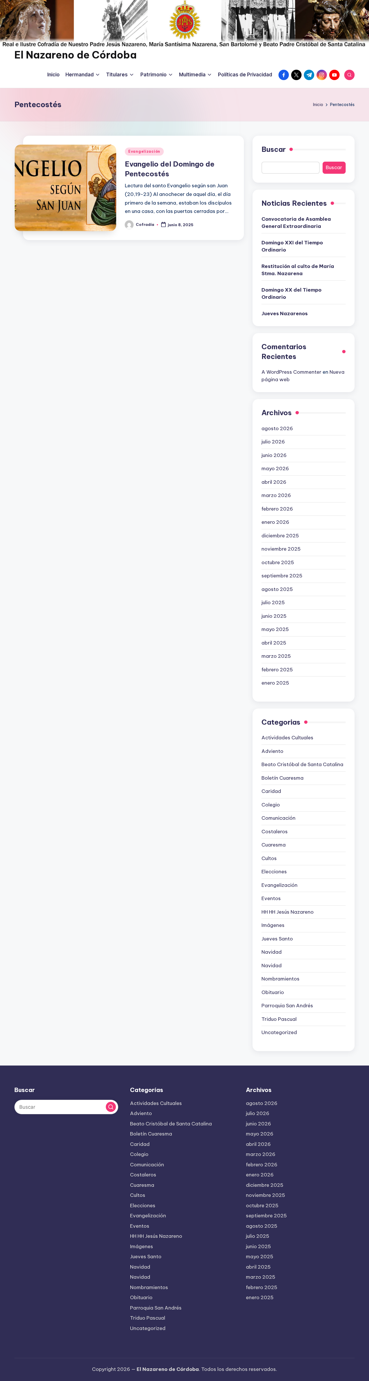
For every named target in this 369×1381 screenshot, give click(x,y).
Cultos (269, 858)
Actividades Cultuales (287, 737)
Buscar (273, 149)
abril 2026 (273, 482)
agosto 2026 (277, 428)
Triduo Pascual (279, 1019)
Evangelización (144, 151)
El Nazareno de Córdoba (75, 55)
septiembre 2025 (281, 576)
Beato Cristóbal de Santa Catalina (302, 764)
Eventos (271, 898)
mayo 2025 (275, 629)
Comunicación (278, 818)
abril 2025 (273, 643)
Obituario (272, 992)
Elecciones (274, 871)
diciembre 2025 (280, 535)
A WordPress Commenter (291, 372)
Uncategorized (279, 1032)
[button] (111, 1107)
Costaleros (274, 831)
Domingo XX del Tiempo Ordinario (291, 294)
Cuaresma (273, 845)
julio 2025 (273, 602)
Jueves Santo (277, 939)
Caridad (271, 791)
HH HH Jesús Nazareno (287, 912)
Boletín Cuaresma (282, 778)
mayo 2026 (275, 468)
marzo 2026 (276, 495)
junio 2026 (274, 455)
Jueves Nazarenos (284, 313)
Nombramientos (280, 979)
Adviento (272, 751)
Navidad (271, 952)
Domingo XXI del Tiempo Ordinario (292, 246)
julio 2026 (273, 442)
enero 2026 (275, 522)
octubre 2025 (277, 562)
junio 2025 (274, 616)
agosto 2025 (277, 589)
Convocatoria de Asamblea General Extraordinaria (296, 223)
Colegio (270, 805)
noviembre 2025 (281, 549)
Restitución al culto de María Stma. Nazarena (297, 270)
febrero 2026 (277, 509)
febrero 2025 (277, 669)
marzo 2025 (276, 656)
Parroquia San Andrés (287, 1005)
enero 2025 (275, 683)
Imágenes (273, 925)
